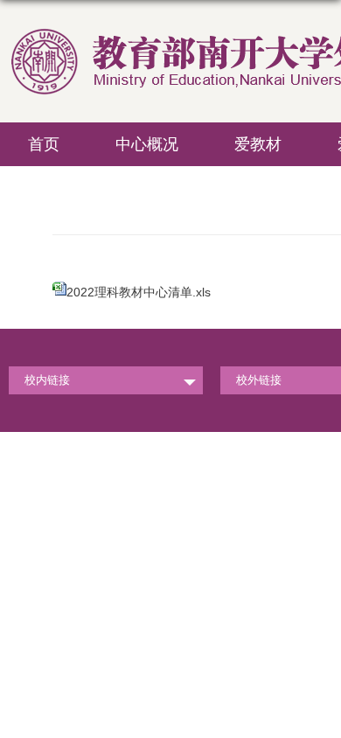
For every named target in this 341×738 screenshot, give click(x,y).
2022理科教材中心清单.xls (138, 292)
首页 (43, 144)
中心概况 (146, 144)
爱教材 (258, 144)
